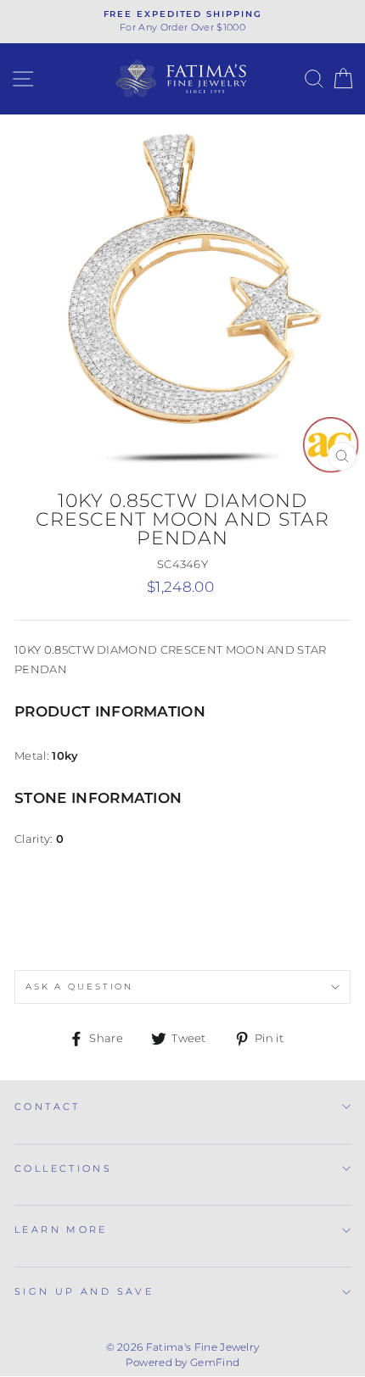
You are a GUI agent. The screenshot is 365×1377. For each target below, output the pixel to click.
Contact (47, 1106)
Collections (63, 1168)
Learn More (61, 1229)
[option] (182, 21)
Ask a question (79, 986)
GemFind (214, 1362)
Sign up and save (84, 1291)
